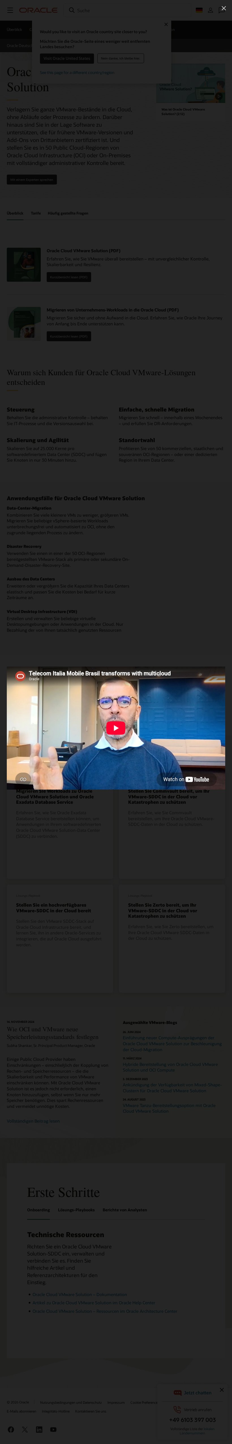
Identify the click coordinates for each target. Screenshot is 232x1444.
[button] (223, 8)
